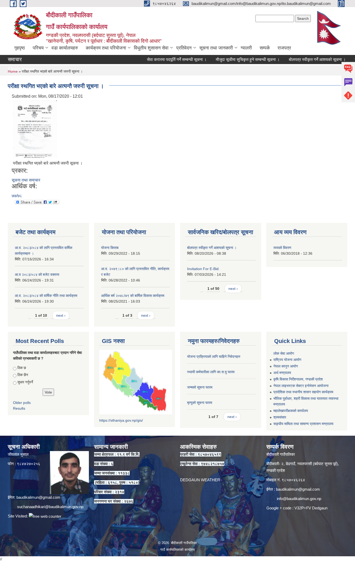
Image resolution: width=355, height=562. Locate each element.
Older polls (22, 403)
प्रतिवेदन (184, 48)
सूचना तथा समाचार (26, 180)
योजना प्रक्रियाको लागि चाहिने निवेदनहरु (213, 356)
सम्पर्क (265, 48)
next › (60, 315)
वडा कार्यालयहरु (64, 48)
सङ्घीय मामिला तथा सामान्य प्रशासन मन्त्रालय (303, 424)
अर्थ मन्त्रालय (282, 373)
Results (19, 408)
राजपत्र (284, 48)
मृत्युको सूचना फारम (199, 403)
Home (13, 71)
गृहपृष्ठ (19, 48)
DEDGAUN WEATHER (200, 480)
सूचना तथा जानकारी (216, 48)
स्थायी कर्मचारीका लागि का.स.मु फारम (210, 372)
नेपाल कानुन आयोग (285, 366)
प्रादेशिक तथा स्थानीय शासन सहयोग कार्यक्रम (303, 392)
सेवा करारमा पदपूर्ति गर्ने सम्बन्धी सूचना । (163, 59)
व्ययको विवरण (282, 248)
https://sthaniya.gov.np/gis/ (121, 420)
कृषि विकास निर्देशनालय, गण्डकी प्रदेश (298, 379)
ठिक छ (21, 368)
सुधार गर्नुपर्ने (25, 382)
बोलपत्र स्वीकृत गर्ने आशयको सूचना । (303, 59)
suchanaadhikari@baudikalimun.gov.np (50, 506)
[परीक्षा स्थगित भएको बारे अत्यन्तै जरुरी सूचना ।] (35, 129)
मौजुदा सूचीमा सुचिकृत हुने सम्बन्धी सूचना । (234, 59)
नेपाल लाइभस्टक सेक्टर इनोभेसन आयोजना (300, 386)
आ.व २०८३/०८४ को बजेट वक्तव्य (37, 274)
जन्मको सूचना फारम (199, 387)
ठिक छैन (22, 375)
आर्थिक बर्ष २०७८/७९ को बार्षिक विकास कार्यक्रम (132, 296)
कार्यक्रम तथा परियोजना (106, 48)
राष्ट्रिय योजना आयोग (287, 360)
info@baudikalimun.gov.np (299, 498)
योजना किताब (110, 248)
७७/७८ (17, 195)
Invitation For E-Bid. (203, 269)
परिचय (38, 48)
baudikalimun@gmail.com (38, 497)
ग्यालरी (246, 48)
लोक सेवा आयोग (283, 353)
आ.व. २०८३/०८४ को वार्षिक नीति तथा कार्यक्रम (46, 296)
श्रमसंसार (279, 417)
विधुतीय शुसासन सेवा (151, 48)
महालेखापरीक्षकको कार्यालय (290, 411)
